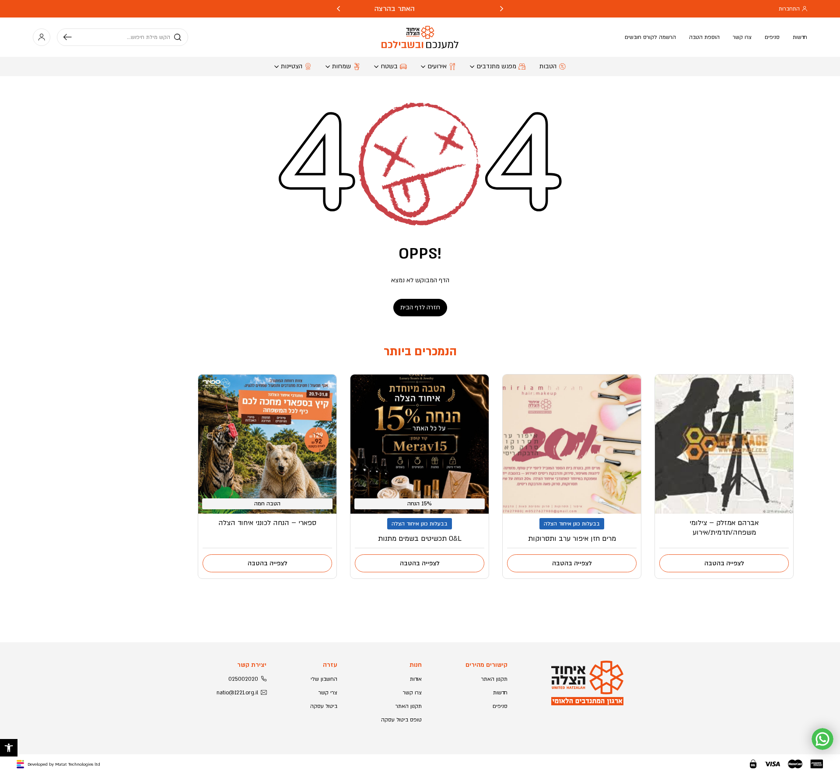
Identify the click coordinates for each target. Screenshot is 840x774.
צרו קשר (742, 37)
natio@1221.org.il (237, 692)
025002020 (243, 679)
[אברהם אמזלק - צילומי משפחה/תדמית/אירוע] (724, 444)
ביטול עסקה (323, 706)
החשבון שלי (324, 679)
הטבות (547, 66)
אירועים (437, 66)
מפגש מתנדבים (496, 66)
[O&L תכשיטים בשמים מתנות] (419, 444)
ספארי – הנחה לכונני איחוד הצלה (267, 523)
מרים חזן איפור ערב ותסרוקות (572, 538)
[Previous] (501, 8)
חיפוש (70, 37)
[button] (9, 747)
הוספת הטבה (704, 37)
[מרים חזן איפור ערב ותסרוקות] (571, 444)
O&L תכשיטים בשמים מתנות (420, 538)
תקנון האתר (494, 679)
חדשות (800, 37)
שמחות (341, 66)
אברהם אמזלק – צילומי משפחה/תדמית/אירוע (724, 527)
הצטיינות (291, 66)
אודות (416, 679)
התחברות (789, 8)
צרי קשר (327, 692)
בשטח (389, 66)
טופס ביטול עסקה (401, 719)
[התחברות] (41, 37)
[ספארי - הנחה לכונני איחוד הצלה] (267, 444)
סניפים (772, 37)
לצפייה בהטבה (724, 563)
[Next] (338, 8)
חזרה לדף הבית (420, 307)
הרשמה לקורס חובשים (650, 37)
